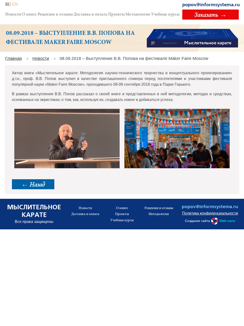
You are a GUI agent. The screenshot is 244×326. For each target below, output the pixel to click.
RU (8, 4)
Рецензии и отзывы (55, 14)
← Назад (33, 184)
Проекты (116, 14)
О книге (29, 14)
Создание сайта (210, 220)
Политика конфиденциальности (210, 213)
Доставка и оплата (90, 14)
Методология (137, 14)
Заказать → (210, 15)
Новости (13, 14)
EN (15, 4)
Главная (13, 58)
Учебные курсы (165, 14)
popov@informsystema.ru (211, 5)
